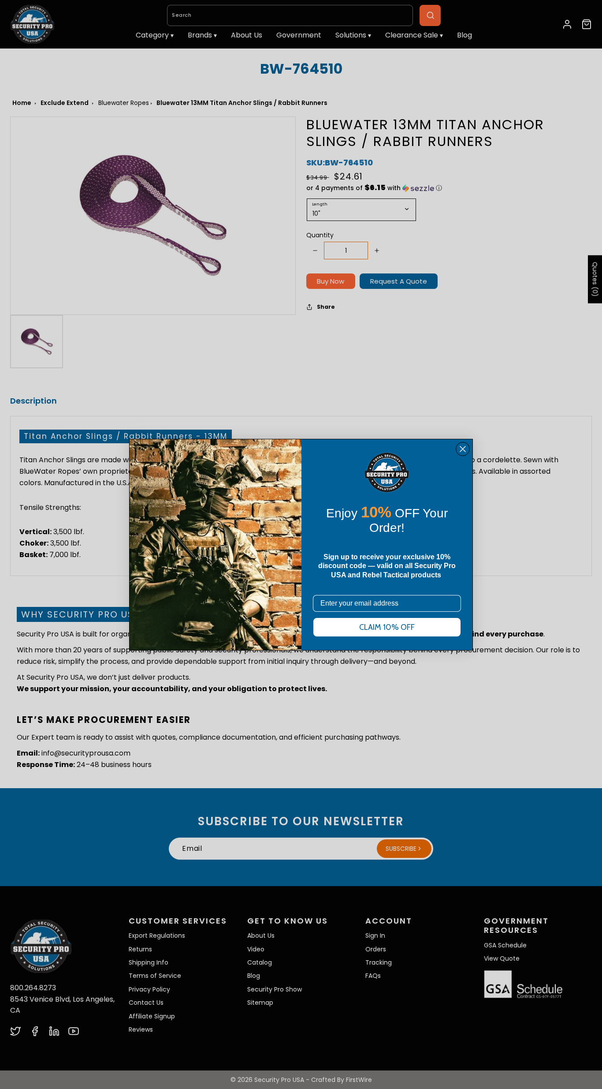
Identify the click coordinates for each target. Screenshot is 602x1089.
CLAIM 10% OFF (387, 627)
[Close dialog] (462, 449)
